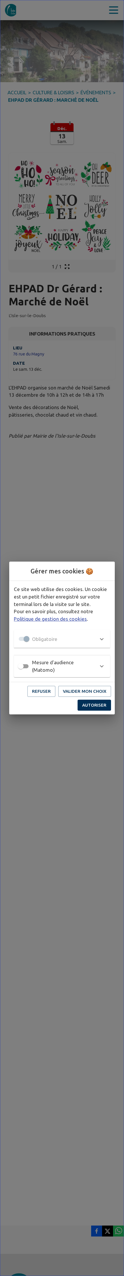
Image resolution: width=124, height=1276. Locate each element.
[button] (62, 639)
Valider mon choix (84, 691)
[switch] (20, 666)
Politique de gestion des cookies (50, 619)
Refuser (41, 691)
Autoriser (94, 705)
